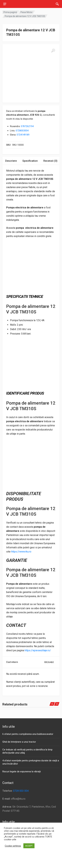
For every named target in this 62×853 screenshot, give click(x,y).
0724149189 (23, 134)
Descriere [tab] (11, 160)
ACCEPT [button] (29, 846)
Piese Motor (27, 12)
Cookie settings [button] (13, 845)
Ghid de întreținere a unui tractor (19, 741)
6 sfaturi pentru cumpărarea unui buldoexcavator (27, 734)
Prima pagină (10, 12)
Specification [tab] (30, 160)
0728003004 (22, 130)
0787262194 (27, 126)
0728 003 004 (21, 790)
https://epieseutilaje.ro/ (38, 650)
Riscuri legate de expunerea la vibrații (21, 771)
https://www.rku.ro (21, 551)
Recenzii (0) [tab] (50, 160)
